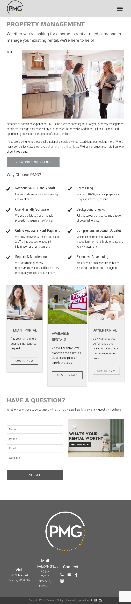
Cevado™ (51, 600)
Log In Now (24, 360)
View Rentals (67, 375)
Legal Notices (83, 600)
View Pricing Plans (33, 162)
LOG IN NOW (106, 370)
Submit (35, 475)
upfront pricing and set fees (62, 146)
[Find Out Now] (96, 437)
